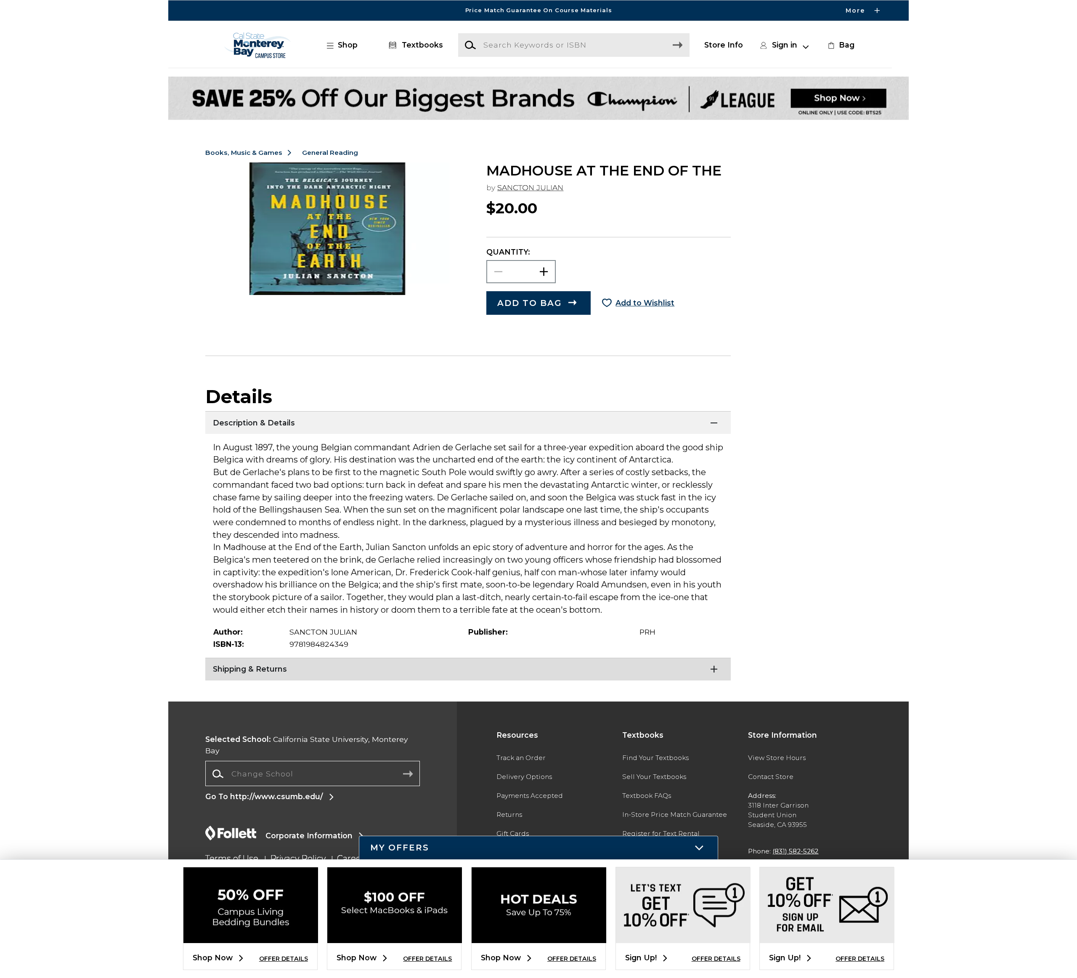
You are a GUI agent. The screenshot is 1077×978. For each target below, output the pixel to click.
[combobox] (312, 774)
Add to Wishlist (644, 302)
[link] (840, 45)
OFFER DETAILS (283, 958)
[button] (538, 10)
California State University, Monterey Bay (306, 745)
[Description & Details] (468, 422)
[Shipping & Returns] (468, 668)
